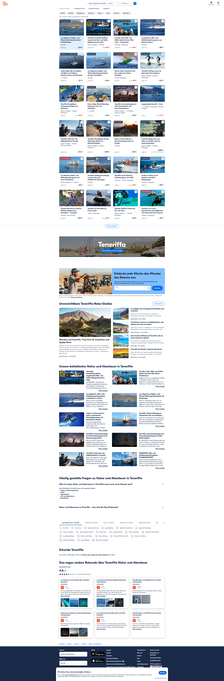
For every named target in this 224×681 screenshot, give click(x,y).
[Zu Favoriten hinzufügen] (82, 21)
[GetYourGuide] (5, 3)
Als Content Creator (155, 657)
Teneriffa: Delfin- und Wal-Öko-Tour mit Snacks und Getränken (146, 581)
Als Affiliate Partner (155, 660)
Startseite (62, 644)
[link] (71, 34)
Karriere (139, 655)
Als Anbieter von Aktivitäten (154, 654)
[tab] (70, 522)
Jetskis (62, 492)
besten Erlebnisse (103, 555)
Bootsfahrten (65, 498)
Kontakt (108, 653)
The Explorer (140, 667)
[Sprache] (211, 2)
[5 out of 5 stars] (76, 584)
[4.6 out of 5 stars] (64, 574)
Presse (139, 661)
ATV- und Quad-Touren (67, 496)
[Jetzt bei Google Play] (97, 654)
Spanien (69, 644)
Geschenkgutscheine (142, 664)
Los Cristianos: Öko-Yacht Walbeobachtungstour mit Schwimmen (111, 581)
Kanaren (76, 644)
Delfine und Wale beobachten (70, 490)
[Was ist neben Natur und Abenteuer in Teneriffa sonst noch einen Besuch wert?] (163, 484)
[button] (71, 34)
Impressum (109, 655)
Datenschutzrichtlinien (76, 297)
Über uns (139, 653)
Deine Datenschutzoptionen (114, 661)
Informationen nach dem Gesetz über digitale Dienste (120, 667)
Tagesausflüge (65, 494)
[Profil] (218, 2)
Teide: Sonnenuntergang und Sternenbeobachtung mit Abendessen (76, 614)
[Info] (87, 16)
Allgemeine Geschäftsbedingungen (115, 664)
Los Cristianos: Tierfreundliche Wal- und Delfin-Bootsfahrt (75, 581)
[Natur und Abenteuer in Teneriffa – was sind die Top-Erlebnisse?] (163, 507)
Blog (138, 658)
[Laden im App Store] (97, 660)
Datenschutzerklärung (112, 658)
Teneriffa (84, 555)
